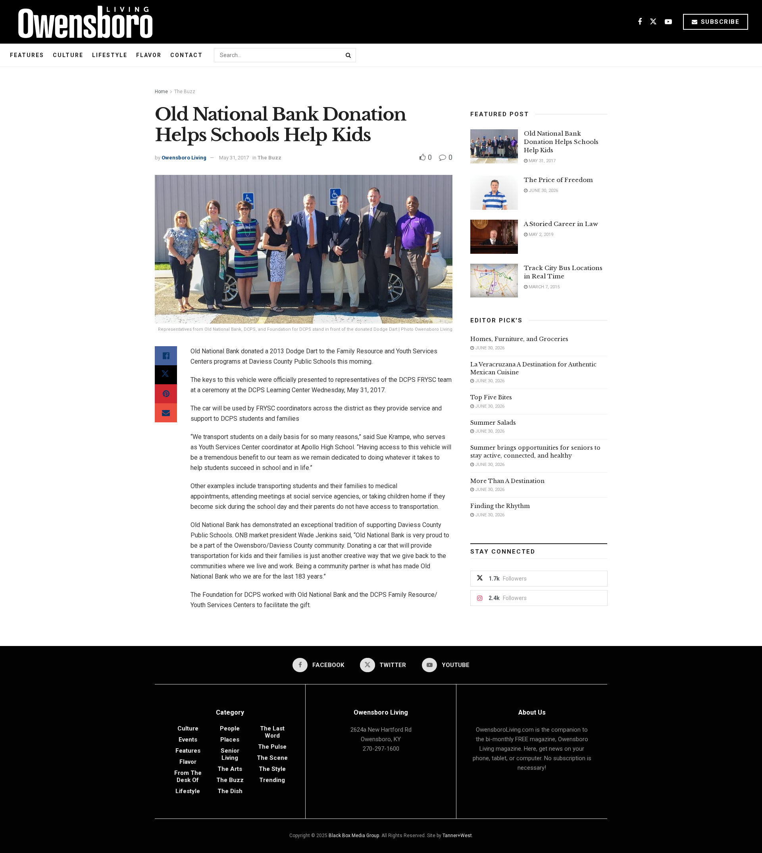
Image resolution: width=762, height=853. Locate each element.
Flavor (149, 55)
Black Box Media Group (354, 835)
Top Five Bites (491, 397)
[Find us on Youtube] (668, 22)
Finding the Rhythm (500, 506)
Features (27, 55)
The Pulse (272, 746)
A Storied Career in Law (561, 224)
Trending (272, 780)
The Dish (229, 791)
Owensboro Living (184, 158)
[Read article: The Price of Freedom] (494, 193)
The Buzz (184, 91)
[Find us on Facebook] (640, 22)
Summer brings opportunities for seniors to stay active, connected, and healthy (535, 451)
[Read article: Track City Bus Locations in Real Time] (494, 281)
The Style (272, 768)
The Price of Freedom (558, 180)
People (230, 728)
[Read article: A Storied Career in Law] (494, 237)
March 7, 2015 (543, 286)
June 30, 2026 (542, 190)
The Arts (229, 768)
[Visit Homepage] (82, 22)
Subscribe (718, 21)
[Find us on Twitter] (653, 22)
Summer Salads (493, 422)
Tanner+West (457, 835)
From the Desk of (188, 776)
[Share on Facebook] (166, 355)
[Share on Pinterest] (166, 393)
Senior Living (230, 754)
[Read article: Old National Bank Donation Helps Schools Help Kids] (494, 146)
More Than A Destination (507, 481)
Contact (186, 55)
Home (161, 91)
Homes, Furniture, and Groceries (519, 339)
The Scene (272, 757)
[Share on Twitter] (166, 374)
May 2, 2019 (540, 234)
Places (229, 739)
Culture (68, 55)
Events (188, 739)
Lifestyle (109, 55)
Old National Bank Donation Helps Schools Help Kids (561, 142)
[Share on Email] (166, 412)
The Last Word (272, 732)
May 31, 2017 (234, 158)
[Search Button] (349, 55)
